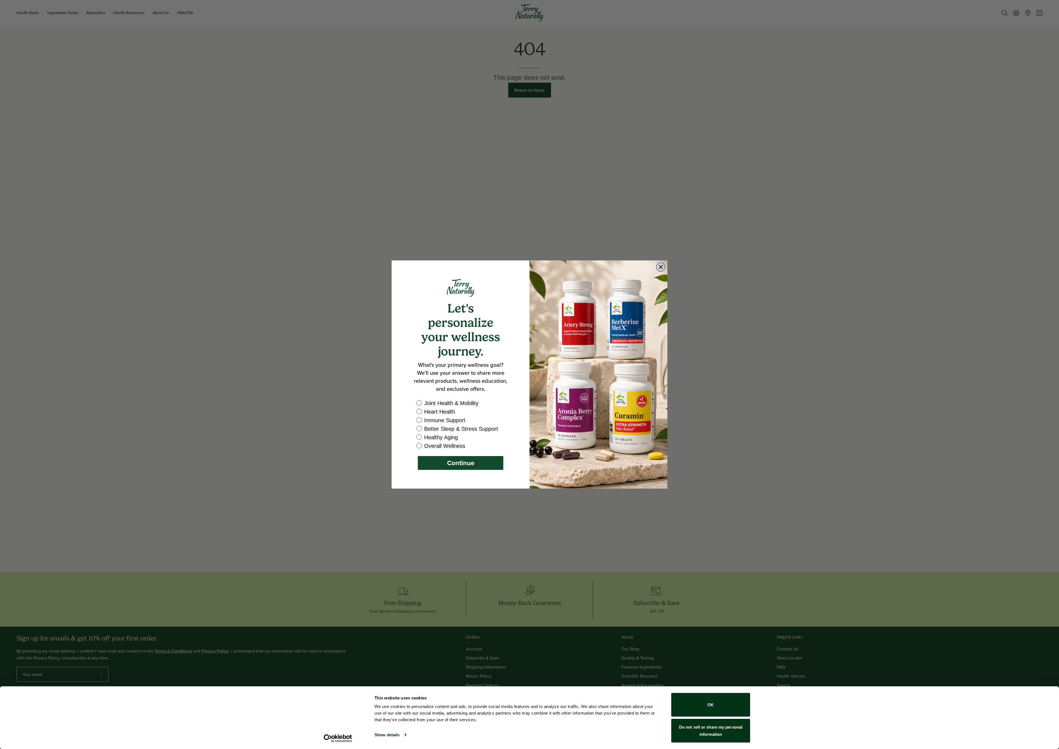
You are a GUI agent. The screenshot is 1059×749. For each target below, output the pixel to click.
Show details (387, 734)
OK (710, 704)
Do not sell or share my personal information (710, 730)
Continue (460, 463)
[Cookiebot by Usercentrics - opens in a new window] (338, 738)
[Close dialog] (660, 267)
